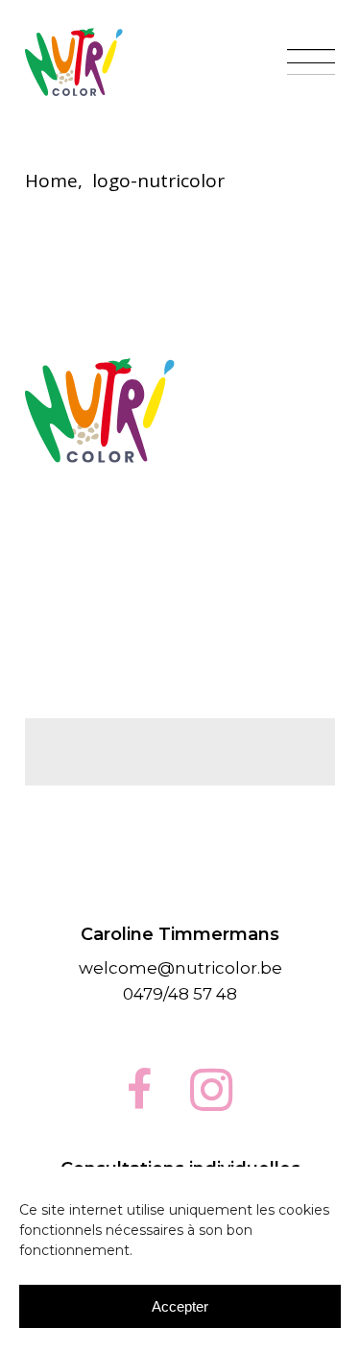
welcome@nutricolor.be (180, 968)
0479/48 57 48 (180, 993)
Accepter (180, 1306)
